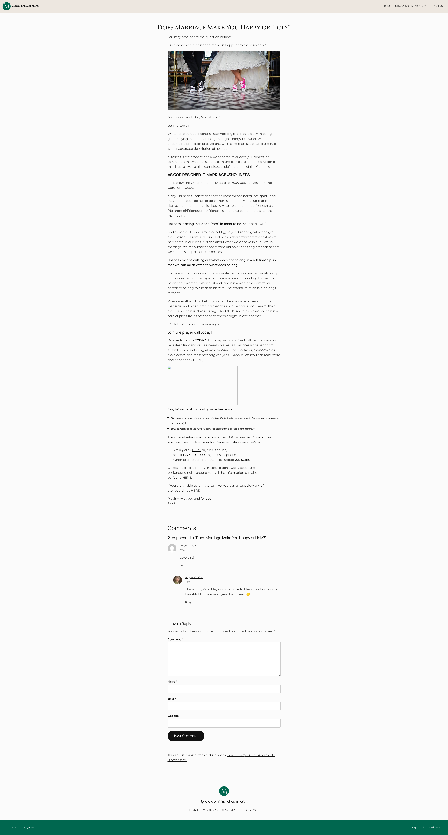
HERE (181, 324)
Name (172, 681)
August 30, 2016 (194, 577)
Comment (175, 639)
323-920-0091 (195, 455)
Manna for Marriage (24, 6)
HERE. (187, 477)
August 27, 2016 (188, 545)
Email (172, 699)
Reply (183, 565)
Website (173, 716)
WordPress (433, 827)
